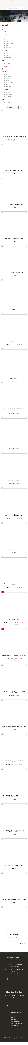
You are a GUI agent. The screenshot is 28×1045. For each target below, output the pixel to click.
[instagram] (15, 1001)
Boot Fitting (14, 1026)
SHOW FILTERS (5, 67)
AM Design (18, 1037)
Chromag (8, 37)
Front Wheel (9, 53)
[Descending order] (20, 107)
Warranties (14, 1019)
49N (7, 35)
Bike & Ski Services (16, 1023)
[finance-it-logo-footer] (14, 1005)
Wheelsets (8, 57)
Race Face (8, 47)
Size (2, 30)
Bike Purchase (15, 1021)
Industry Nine (9, 43)
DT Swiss (8, 39)
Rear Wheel (9, 55)
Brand (3, 32)
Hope (7, 41)
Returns (13, 1017)
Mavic (7, 45)
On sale (8, 63)
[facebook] (12, 1001)
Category (4, 50)
